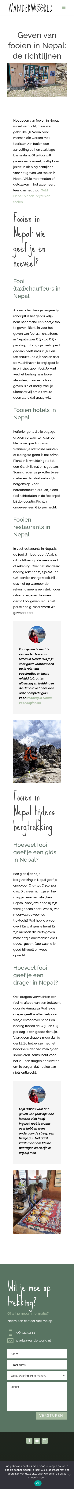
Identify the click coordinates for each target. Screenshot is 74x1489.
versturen (51, 1415)
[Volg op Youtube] (37, 1441)
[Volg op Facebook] (29, 1441)
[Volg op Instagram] (45, 1441)
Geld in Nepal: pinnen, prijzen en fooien (32, 196)
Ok (38, 1483)
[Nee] (69, 1475)
